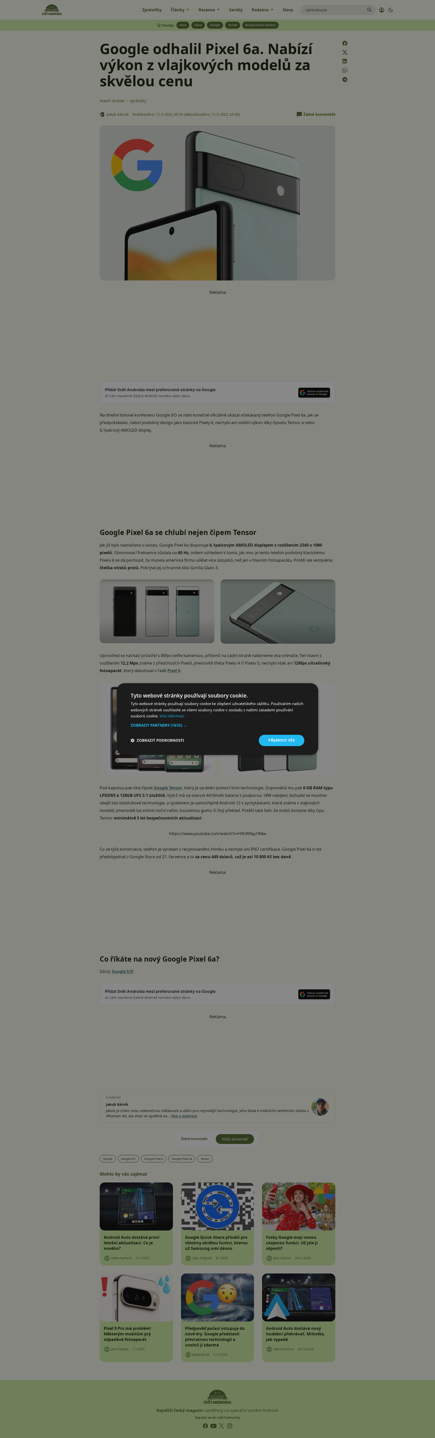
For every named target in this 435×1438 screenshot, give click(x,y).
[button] (217, 725)
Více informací (172, 716)
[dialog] (217, 719)
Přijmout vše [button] (281, 740)
